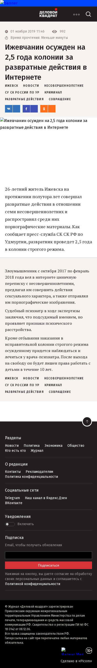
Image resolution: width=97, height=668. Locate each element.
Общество (75, 445)
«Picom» (85, 661)
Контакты (13, 472)
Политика (32, 445)
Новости (12, 445)
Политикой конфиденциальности (32, 584)
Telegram (12, 498)
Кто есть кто (15, 451)
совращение (60, 99)
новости (31, 85)
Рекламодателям (39, 472)
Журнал (37, 451)
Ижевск (11, 85)
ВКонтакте (13, 503)
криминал (53, 92)
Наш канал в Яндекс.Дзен (46, 498)
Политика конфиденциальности (31, 477)
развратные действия (24, 99)
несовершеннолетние (64, 85)
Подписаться (48, 565)
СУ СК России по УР (22, 92)
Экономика (53, 445)
